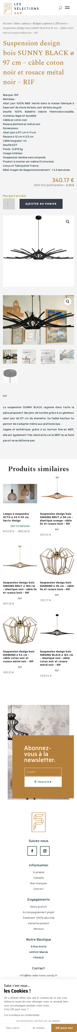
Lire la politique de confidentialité (21, 1015)
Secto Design (20, 526)
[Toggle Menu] (68, 9)
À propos (38, 872)
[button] (67, 221)
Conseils (38, 877)
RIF (5, 396)
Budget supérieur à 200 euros (50, 23)
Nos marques (38, 883)
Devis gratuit (38, 906)
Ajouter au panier (41, 203)
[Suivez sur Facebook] (32, 851)
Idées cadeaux (22, 23)
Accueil (7, 23)
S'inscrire (43, 781)
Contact (38, 889)
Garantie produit (38, 923)
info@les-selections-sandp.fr (38, 975)
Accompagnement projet (38, 912)
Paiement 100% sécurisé (38, 918)
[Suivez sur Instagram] (45, 851)
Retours (39, 929)
